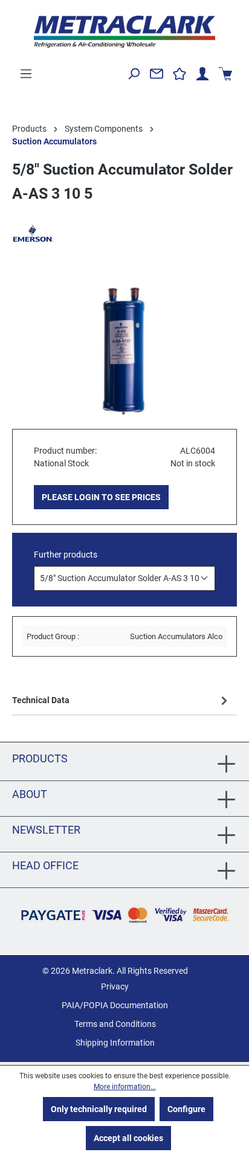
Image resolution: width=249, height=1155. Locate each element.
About (29, 794)
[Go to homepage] (124, 32)
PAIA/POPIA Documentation (115, 1005)
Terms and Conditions (115, 1024)
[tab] (121, 700)
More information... (125, 1087)
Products (40, 758)
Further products (65, 554)
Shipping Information (115, 1042)
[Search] (133, 73)
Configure (186, 1109)
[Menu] (26, 73)
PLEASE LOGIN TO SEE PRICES (101, 497)
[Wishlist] (179, 73)
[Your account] (202, 73)
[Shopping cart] (225, 73)
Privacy (115, 986)
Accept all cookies (128, 1138)
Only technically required (99, 1109)
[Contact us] (156, 73)
